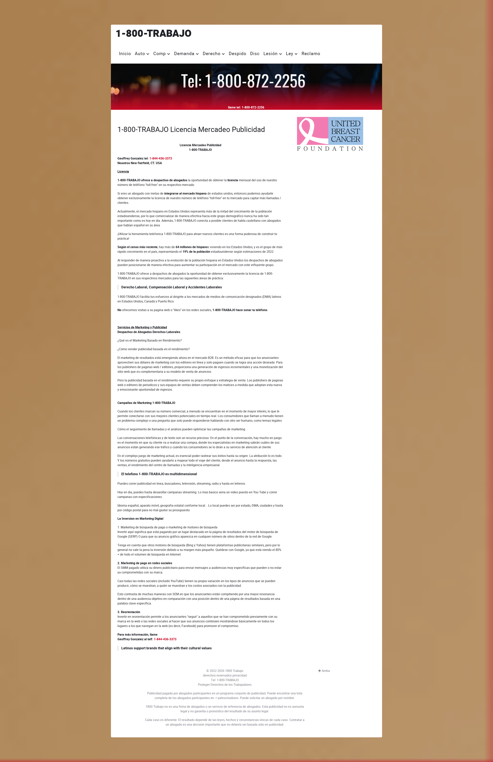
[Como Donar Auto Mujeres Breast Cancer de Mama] (330, 134)
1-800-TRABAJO (153, 33)
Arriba (325, 671)
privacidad (239, 675)
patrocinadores (228, 698)
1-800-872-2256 (253, 107)
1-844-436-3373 (160, 158)
